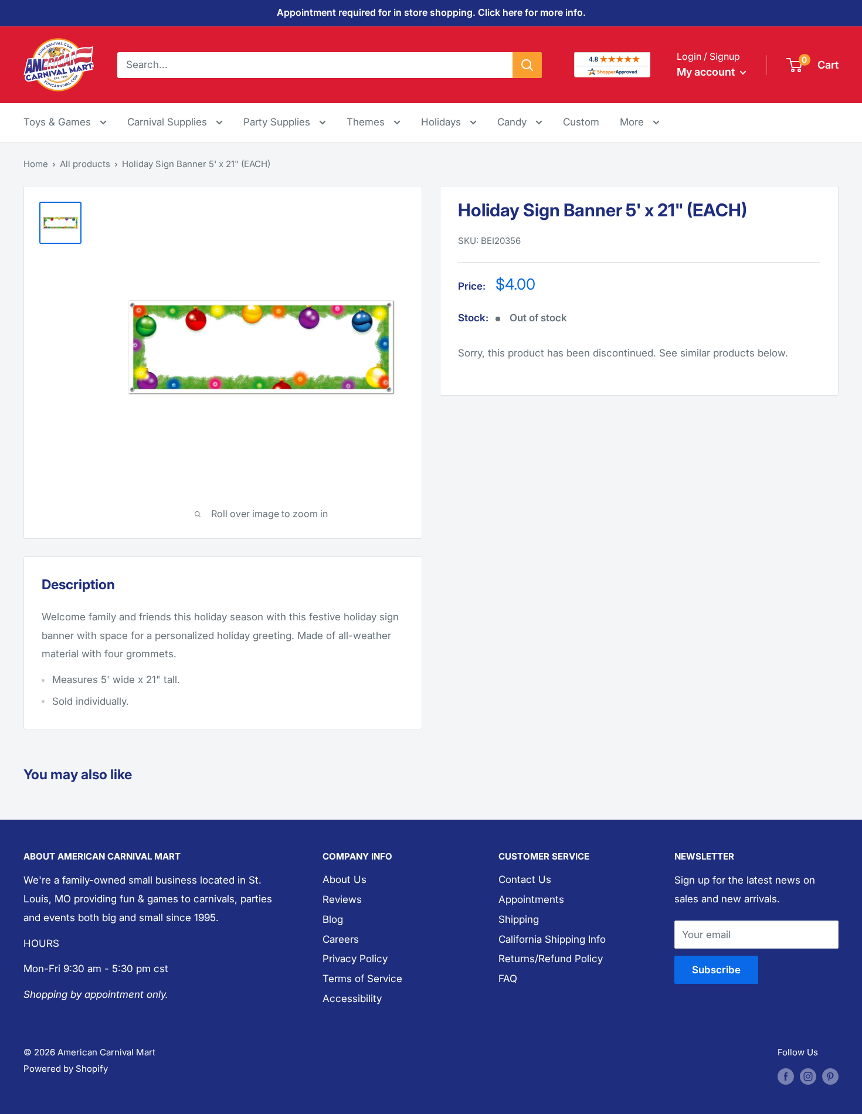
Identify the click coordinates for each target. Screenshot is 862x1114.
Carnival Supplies (168, 122)
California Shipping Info (552, 939)
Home (35, 163)
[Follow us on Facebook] (786, 1076)
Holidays (442, 122)
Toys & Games (58, 122)
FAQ (507, 978)
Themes (367, 122)
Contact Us (524, 879)
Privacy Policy (355, 958)
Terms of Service (362, 978)
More (640, 122)
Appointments (531, 899)
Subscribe (716, 970)
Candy (513, 122)
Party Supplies (278, 122)
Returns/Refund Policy (550, 958)
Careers (341, 939)
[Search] (527, 64)
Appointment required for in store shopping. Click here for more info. (431, 12)
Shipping (518, 919)
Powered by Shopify (65, 1068)
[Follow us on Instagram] (808, 1076)
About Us (344, 879)
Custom (581, 122)
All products (85, 163)
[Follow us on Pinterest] (830, 1076)
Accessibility (352, 998)
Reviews (342, 899)
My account (707, 72)
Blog (333, 919)
